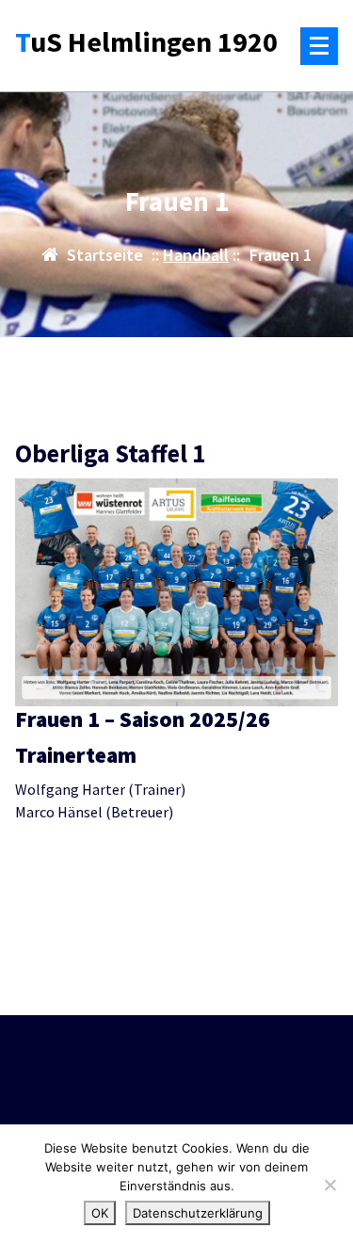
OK (99, 1212)
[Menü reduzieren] (319, 46)
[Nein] (329, 1184)
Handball (196, 255)
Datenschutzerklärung (198, 1212)
